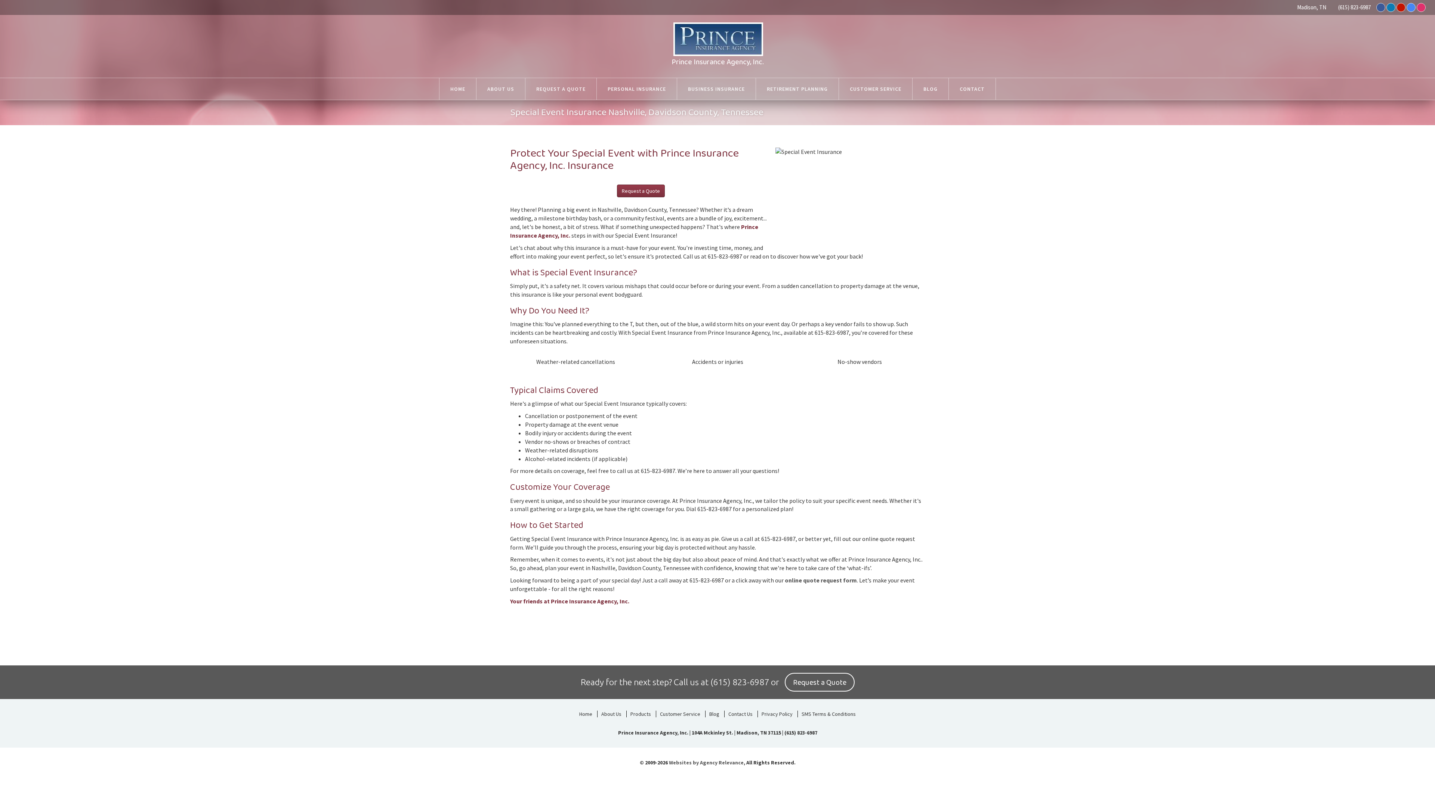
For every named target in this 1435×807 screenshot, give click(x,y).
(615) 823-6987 (1354, 7)
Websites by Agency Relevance (706, 762)
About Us (611, 714)
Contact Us (740, 714)
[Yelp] (1401, 7)
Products (640, 714)
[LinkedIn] (1390, 7)
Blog (714, 714)
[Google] (1411, 7)
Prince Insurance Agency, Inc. (718, 62)
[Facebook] (1380, 7)
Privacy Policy (777, 714)
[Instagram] (1421, 7)
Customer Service (680, 714)
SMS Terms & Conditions (829, 714)
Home (585, 714)
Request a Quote (641, 191)
